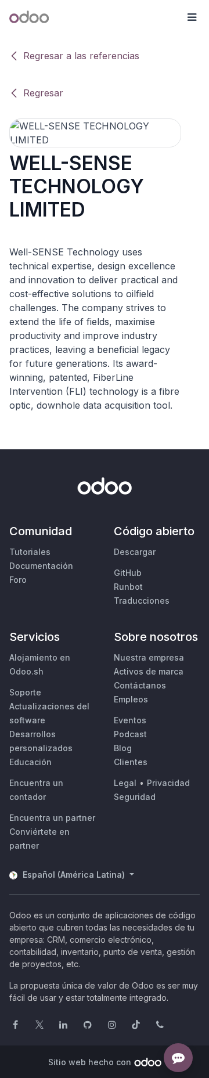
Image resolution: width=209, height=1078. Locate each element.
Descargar (135, 552)
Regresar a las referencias (81, 56)
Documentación (41, 566)
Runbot (128, 587)
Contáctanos (140, 685)
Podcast (130, 734)
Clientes (130, 762)
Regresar (43, 93)
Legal (125, 783)
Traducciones (142, 600)
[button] (191, 17)
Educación (30, 762)
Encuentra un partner (52, 818)
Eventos (130, 720)
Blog (123, 748)
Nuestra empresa (149, 657)
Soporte (25, 692)
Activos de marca (148, 671)
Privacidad (168, 783)
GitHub (128, 573)
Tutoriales (30, 552)
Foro (18, 580)
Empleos (131, 699)
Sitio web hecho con (89, 1062)
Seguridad (135, 797)
